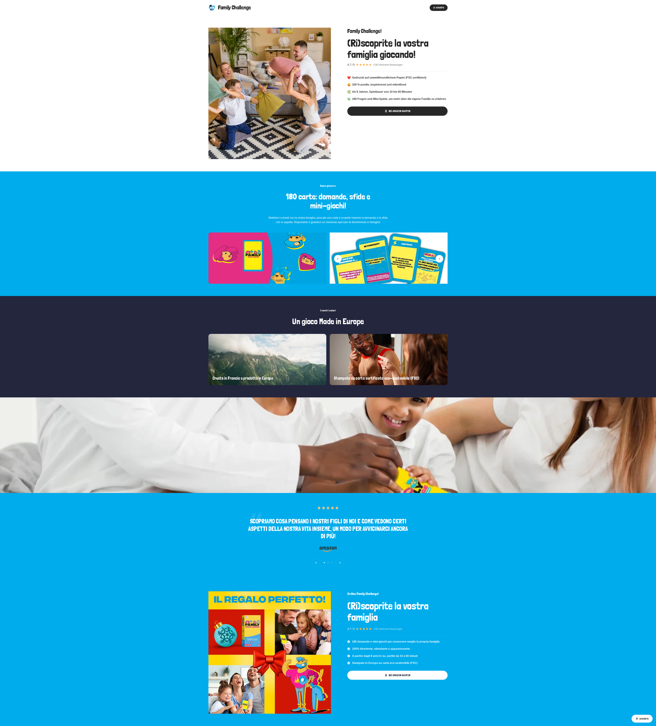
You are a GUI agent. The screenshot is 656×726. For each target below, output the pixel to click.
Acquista (643, 718)
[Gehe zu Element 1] (324, 562)
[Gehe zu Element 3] (331, 562)
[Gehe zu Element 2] (328, 562)
